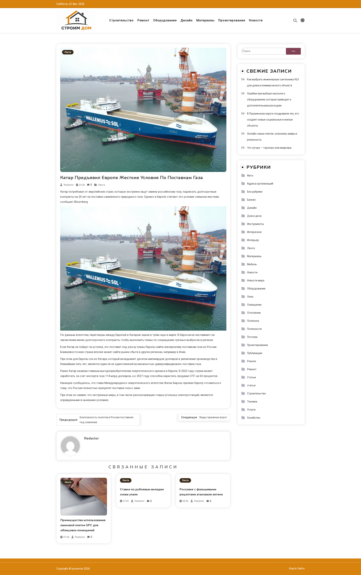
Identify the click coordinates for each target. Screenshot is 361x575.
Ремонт (143, 20)
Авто (250, 175)
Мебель (252, 264)
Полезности (254, 328)
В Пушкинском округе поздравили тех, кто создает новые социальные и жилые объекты (273, 119)
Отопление (254, 312)
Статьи (251, 377)
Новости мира (255, 280)
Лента (67, 52)
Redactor (69, 184)
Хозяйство (253, 417)
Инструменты (255, 223)
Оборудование (165, 20)
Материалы (205, 20)
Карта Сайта (297, 568)
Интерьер (253, 240)
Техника (252, 401)
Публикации (254, 353)
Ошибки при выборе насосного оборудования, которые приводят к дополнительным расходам (269, 99)
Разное (251, 361)
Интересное (254, 232)
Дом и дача (254, 215)
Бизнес (251, 199)
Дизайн (186, 20)
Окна (250, 296)
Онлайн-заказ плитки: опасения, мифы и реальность (272, 136)
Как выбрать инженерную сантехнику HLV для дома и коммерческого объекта (273, 82)
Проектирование (231, 20)
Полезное (253, 320)
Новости (256, 20)
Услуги (251, 409)
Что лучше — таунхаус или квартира (269, 147)
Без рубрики (254, 191)
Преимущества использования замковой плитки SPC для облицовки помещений (82, 525)
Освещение (254, 304)
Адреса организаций (260, 183)
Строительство (121, 20)
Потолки (252, 336)
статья (251, 385)
